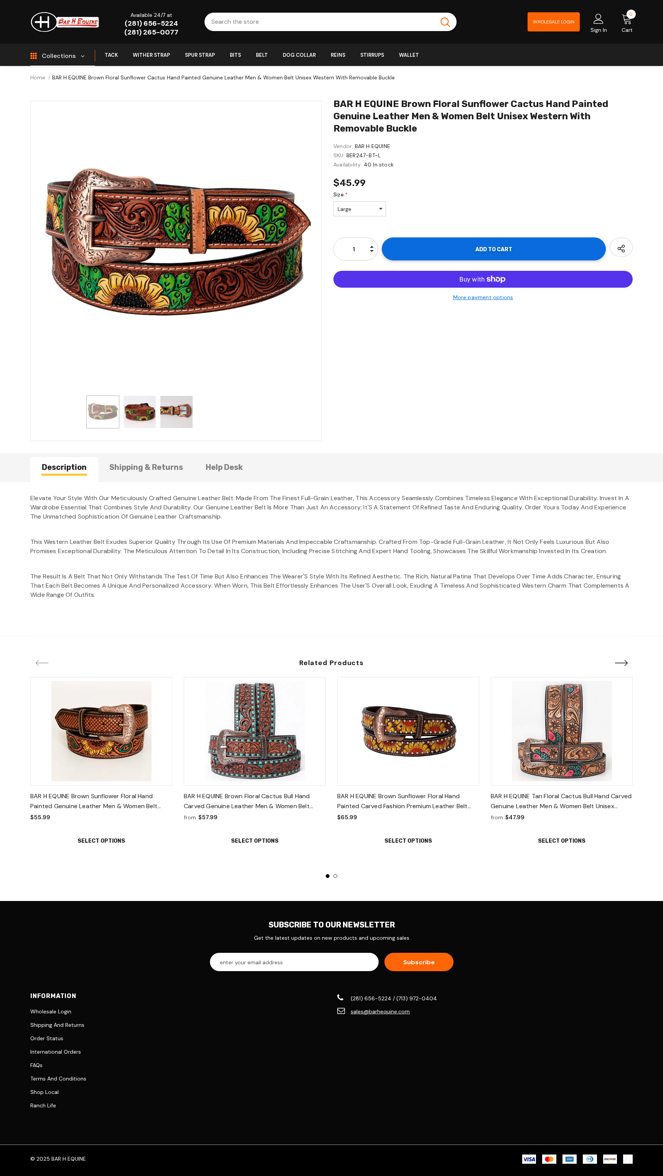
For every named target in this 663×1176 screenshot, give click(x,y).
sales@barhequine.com (380, 1011)
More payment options (483, 297)
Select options (101, 841)
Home (37, 77)
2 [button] (335, 876)
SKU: (339, 155)
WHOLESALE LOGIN (553, 22)
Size (340, 194)
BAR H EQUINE (372, 146)
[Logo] (64, 22)
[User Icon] (598, 18)
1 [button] (328, 876)
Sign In (598, 29)
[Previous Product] (41, 663)
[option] (176, 246)
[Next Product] (621, 663)
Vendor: (343, 146)
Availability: (347, 164)
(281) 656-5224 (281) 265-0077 (151, 28)
